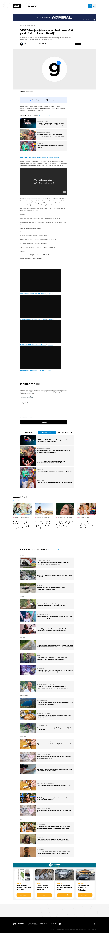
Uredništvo (57, 929)
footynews (50, 293)
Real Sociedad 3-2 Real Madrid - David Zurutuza (33, 345)
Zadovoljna (33, 924)
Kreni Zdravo (60, 924)
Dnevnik (22, 924)
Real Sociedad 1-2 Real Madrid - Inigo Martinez (32, 293)
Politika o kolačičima (91, 929)
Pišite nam (52, 929)
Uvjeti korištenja (74, 929)
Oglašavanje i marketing (65, 929)
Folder (54, 924)
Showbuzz (44, 924)
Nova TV (14, 924)
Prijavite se (44, 422)
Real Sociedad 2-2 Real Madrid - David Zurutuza (33, 319)
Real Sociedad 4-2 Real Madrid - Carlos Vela (32, 370)
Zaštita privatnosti (83, 929)
